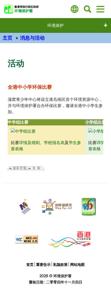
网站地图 (77, 264)
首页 (30, 264)
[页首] (102, 278)
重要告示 (43, 264)
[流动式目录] (100, 9)
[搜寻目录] (87, 9)
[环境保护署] (34, 9)
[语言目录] (74, 9)
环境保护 (55, 25)
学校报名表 (54, 143)
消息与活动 (32, 37)
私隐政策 (60, 264)
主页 (7, 37)
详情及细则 (29, 143)
